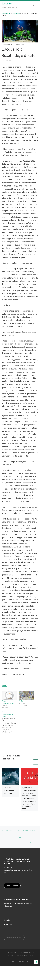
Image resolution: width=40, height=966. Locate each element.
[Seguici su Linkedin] (23, 961)
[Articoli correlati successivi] (35, 761)
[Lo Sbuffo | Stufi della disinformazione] (7, 3)
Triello (21, 701)
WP (13, 956)
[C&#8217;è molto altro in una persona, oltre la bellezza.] (10, 722)
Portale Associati (12, 886)
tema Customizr (30, 956)
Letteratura (16, 13)
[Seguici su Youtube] (27, 961)
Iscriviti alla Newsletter (14, 938)
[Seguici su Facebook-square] (20, 961)
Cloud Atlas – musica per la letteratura (9, 790)
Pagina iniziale (6, 13)
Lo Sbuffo (14, 952)
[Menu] (37, 4)
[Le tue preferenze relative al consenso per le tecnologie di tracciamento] (36, 962)
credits (4, 685)
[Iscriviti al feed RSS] (13, 961)
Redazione (7, 61)
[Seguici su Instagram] (16, 961)
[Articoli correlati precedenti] (30, 761)
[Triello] (26, 695)
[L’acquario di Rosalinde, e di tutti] (9, 695)
